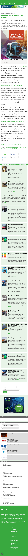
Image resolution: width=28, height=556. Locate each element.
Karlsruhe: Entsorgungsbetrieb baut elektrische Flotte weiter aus (15, 338)
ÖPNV (16, 148)
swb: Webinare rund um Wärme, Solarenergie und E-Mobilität (14, 195)
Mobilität (15, 9)
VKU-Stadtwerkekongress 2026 (12, 450)
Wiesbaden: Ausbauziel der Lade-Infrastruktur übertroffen (15, 311)
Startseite (11, 9)
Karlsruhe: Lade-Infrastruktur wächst (15, 224)
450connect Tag (10, 455)
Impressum (14, 536)
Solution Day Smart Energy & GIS (13, 444)
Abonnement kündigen (8, 427)
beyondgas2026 (10, 433)
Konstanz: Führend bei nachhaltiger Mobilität (17, 253)
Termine (14, 529)
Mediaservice (14, 531)
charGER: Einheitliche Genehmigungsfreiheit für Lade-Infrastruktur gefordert (17, 355)
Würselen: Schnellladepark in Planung (16, 181)
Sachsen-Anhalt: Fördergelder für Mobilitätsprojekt (15, 281)
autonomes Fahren (14, 147)
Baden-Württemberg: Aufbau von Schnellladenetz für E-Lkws (15, 371)
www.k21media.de (14, 548)
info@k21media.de (14, 547)
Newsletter (14, 527)
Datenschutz (14, 534)
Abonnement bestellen (8, 425)
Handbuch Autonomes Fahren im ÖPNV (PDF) (10, 144)
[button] (14, 47)
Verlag (14, 533)
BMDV (24, 66)
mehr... (21, 177)
